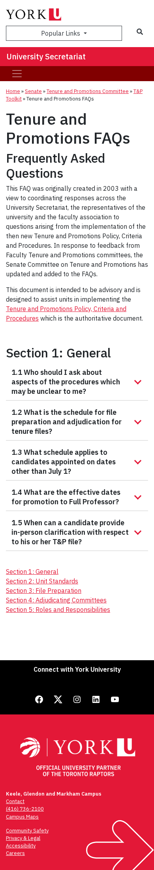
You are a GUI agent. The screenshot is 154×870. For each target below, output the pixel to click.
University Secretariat (46, 56)
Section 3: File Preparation (43, 591)
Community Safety (27, 830)
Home (13, 91)
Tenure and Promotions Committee (88, 91)
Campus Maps (22, 816)
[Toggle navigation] (17, 73)
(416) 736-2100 (25, 808)
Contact (15, 801)
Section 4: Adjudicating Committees (56, 600)
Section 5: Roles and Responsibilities (58, 610)
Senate (33, 91)
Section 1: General (32, 572)
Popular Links (61, 33)
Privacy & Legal (23, 838)
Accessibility (21, 845)
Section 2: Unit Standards (42, 581)
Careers (15, 853)
